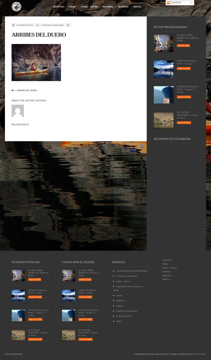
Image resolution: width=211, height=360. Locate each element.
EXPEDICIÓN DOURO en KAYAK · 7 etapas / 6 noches (188, 89)
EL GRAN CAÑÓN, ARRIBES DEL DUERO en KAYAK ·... (188, 38)
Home (119, 295)
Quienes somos (123, 316)
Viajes (72, 6)
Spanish (176, 2)
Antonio (41, 100)
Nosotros (58, 6)
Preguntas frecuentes (126, 310)
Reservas (123, 6)
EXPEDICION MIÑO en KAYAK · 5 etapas (187, 62)
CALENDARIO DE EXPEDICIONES (132, 270)
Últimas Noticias (26, 262)
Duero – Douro (89, 6)
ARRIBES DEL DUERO (39, 34)
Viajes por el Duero (78, 262)
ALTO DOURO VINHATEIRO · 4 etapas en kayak (187, 115)
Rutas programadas (170, 27)
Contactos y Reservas (126, 275)
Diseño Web (200, 354)
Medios (137, 6)
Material (108, 6)
